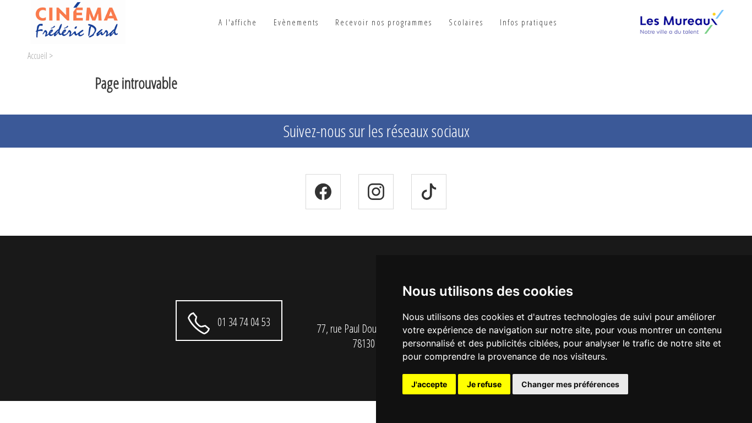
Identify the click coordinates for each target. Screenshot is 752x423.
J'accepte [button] (429, 384)
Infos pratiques (528, 22)
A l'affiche (238, 22)
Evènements (296, 22)
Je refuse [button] (484, 384)
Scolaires (466, 22)
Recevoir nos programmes (383, 22)
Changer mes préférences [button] (570, 384)
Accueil (37, 56)
